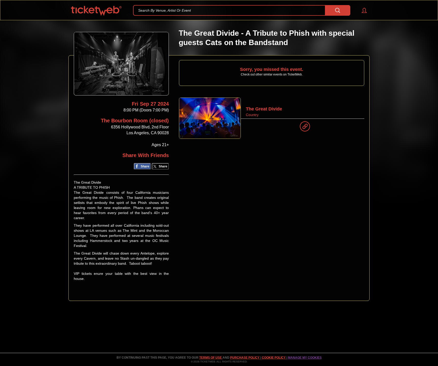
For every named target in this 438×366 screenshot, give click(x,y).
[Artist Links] (305, 127)
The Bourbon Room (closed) (135, 120)
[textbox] (241, 10)
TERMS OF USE (211, 357)
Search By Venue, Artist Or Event (164, 10)
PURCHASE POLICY (245, 357)
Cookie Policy (274, 357)
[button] (362, 10)
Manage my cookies (305, 357)
